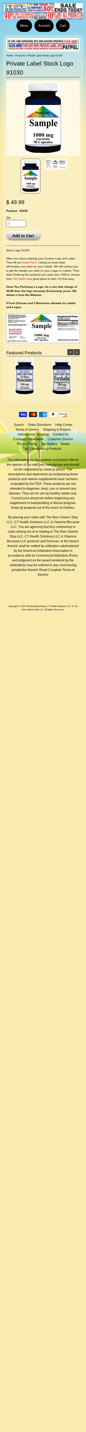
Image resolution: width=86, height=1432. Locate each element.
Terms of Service (27, 429)
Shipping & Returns (57, 429)
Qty (8, 217)
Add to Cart (23, 236)
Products (20, 55)
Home (9, 55)
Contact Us (61, 434)
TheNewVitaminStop (36, 606)
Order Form (29, 262)
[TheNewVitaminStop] (43, 17)
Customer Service (60, 439)
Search (19, 424)
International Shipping (33, 434)
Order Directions (39, 424)
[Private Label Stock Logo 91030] (30, 176)
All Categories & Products (43, 448)
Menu (24, 25)
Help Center (63, 424)
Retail (65, 444)
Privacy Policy (27, 444)
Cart (63, 25)
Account (44, 25)
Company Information (28, 439)
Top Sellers (20, 278)
